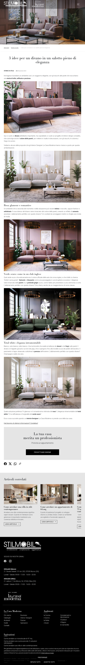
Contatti (6, 625)
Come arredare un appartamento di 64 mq (56, 508)
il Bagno (63, 622)
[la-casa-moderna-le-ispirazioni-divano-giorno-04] (42, 314)
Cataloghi (7, 618)
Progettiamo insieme (42, 452)
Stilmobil (6, 48)
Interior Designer (26, 618)
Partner (23, 620)
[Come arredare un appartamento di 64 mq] (57, 494)
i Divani (46, 623)
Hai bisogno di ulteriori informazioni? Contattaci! (21, 423)
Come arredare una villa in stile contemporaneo (18, 508)
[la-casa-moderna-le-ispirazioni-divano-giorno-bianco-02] (42, 176)
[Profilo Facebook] (6, 561)
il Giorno (47, 618)
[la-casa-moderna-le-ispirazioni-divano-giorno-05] (42, 383)
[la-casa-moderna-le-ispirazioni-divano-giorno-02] (42, 107)
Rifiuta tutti (35, 662)
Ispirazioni (24, 623)
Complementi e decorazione (65, 616)
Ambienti (7, 620)
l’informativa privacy (47, 653)
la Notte (46, 620)
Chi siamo (7, 615)
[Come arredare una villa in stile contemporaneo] (20, 494)
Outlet (6, 623)
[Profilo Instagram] (10, 561)
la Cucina (47, 615)
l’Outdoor (63, 620)
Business (23, 615)
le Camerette (64, 625)
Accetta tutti (49, 662)
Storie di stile (14, 48)
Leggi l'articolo (11, 524)
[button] (78, 4)
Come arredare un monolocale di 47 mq (18, 639)
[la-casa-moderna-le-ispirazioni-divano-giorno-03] (42, 245)
